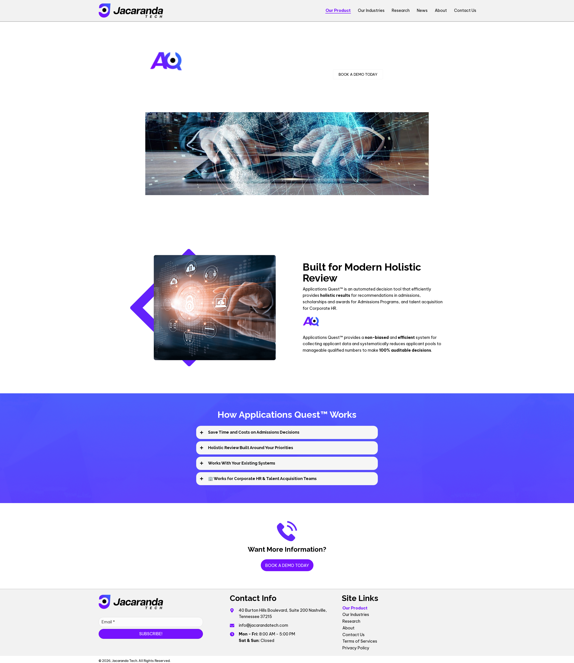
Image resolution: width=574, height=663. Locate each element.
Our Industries (355, 614)
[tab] (287, 432)
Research (351, 621)
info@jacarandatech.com (263, 625)
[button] (287, 565)
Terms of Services (359, 641)
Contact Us (353, 634)
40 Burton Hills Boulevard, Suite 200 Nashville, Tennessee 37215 (283, 613)
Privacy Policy (355, 647)
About (348, 628)
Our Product (354, 607)
